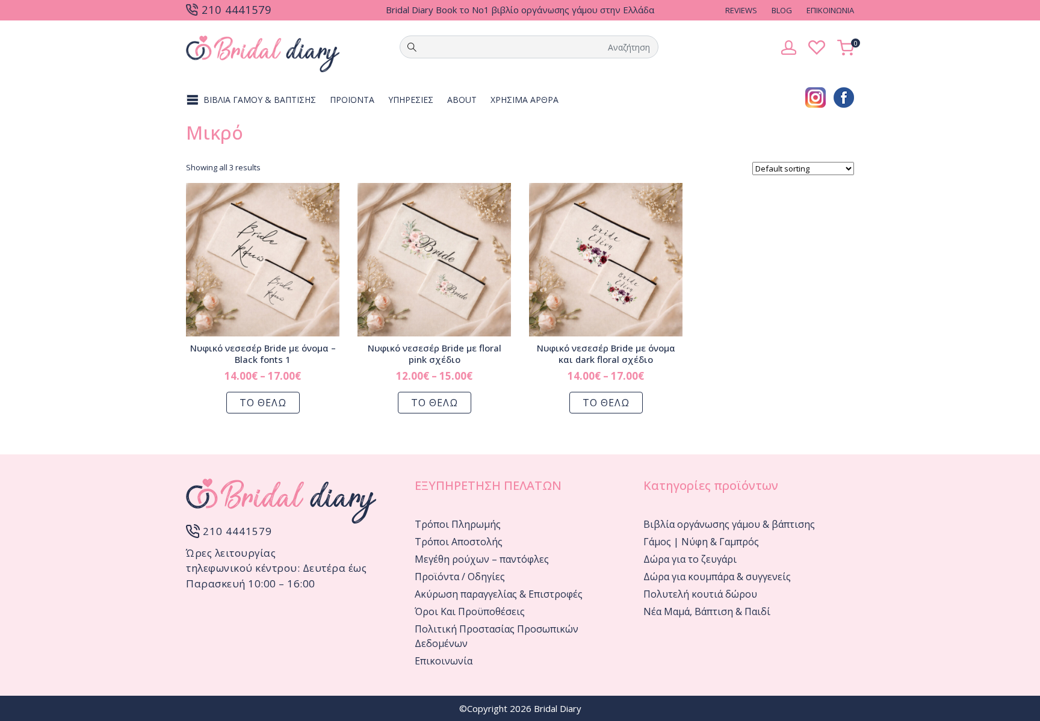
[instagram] (815, 96)
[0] (845, 46)
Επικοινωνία (443, 660)
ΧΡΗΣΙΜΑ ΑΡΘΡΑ (525, 99)
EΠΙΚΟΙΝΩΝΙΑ (830, 10)
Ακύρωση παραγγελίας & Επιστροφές (499, 594)
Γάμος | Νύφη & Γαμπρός (701, 541)
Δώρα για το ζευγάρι (690, 559)
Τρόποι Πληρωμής (458, 524)
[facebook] (844, 96)
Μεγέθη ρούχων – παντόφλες (482, 559)
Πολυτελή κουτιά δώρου (700, 594)
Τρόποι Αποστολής (459, 541)
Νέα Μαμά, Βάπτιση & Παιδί (706, 611)
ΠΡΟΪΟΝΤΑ (352, 99)
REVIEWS (741, 10)
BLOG (782, 10)
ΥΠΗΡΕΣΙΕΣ (410, 99)
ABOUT (462, 99)
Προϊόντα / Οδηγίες (460, 576)
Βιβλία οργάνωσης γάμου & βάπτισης (729, 524)
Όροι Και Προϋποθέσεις (470, 611)
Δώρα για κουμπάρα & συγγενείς (717, 576)
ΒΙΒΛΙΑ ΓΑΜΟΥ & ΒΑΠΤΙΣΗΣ (259, 99)
